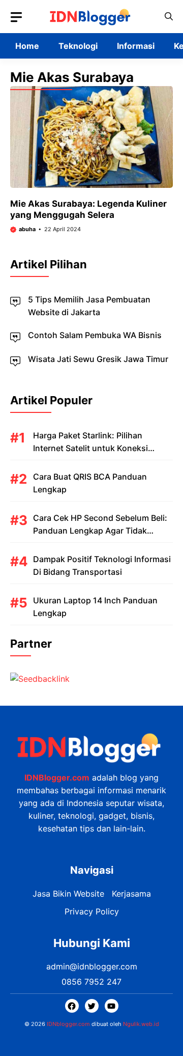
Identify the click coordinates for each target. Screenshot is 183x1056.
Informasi (136, 46)
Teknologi (78, 46)
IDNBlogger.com (56, 777)
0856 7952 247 (91, 982)
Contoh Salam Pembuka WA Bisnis (95, 335)
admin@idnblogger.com (91, 966)
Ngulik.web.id (141, 1023)
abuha (27, 229)
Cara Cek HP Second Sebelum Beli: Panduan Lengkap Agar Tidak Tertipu (100, 530)
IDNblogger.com (68, 1023)
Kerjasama (131, 893)
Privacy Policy (92, 911)
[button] (169, 16)
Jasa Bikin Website (68, 893)
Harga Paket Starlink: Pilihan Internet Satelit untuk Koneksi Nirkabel (90, 448)
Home (27, 46)
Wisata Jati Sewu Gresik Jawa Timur (98, 359)
